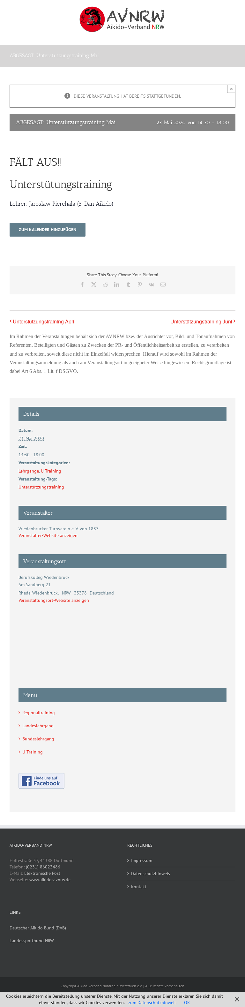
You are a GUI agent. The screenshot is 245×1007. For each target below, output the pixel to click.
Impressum (141, 860)
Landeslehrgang (38, 726)
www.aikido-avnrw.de (50, 879)
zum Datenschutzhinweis (152, 1002)
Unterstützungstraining (41, 487)
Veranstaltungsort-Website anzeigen (54, 600)
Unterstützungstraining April (44, 321)
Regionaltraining (38, 712)
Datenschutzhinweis (150, 873)
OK (187, 1002)
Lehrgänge (29, 471)
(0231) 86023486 (43, 867)
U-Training (51, 471)
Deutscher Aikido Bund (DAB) (38, 928)
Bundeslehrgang (38, 739)
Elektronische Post (42, 873)
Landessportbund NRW (32, 940)
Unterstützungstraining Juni (201, 321)
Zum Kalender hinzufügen (47, 229)
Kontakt (138, 887)
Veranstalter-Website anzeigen (48, 535)
